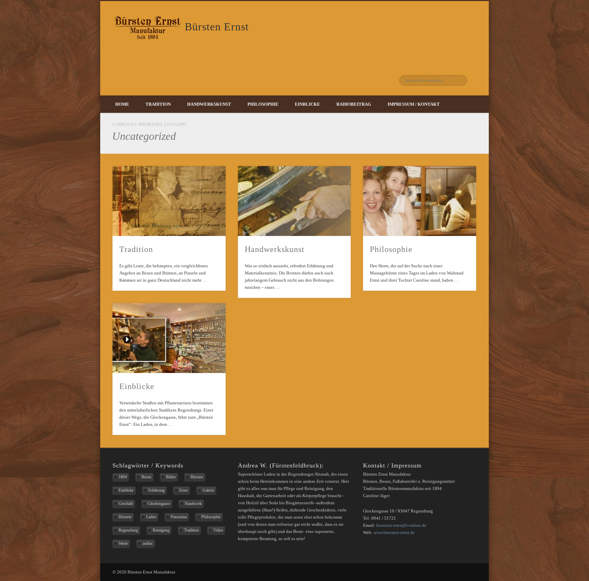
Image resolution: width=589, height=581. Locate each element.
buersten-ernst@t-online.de (401, 525)
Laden (151, 517)
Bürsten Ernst (217, 26)
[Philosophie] (419, 201)
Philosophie (262, 104)
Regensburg (128, 530)
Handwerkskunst (209, 104)
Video (218, 530)
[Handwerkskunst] (294, 201)
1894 (123, 477)
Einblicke (307, 104)
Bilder (171, 477)
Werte (123, 543)
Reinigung (161, 530)
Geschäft (126, 503)
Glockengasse (159, 503)
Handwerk (193, 503)
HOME (122, 104)
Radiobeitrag (353, 104)
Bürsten (197, 477)
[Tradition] (169, 201)
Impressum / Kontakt (414, 104)
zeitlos (147, 543)
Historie (125, 517)
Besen (146, 477)
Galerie (208, 490)
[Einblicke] (169, 338)
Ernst (183, 490)
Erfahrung (156, 490)
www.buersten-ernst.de (394, 532)
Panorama (179, 517)
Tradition (158, 104)
